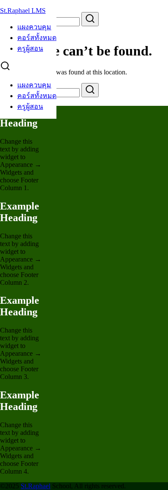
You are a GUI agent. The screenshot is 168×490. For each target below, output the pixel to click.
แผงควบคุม (34, 27)
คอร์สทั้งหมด (36, 37)
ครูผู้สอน (30, 48)
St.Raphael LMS (23, 10)
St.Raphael (35, 486)
